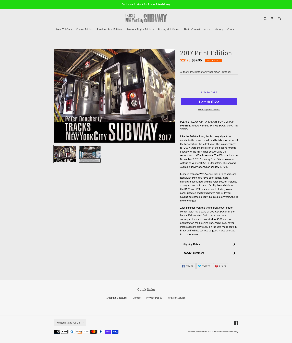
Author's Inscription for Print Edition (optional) (205, 71)
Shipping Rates (191, 243)
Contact (137, 297)
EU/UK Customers (193, 252)
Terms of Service (176, 297)
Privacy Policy (154, 297)
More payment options (209, 109)
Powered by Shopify (229, 331)
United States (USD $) (69, 322)
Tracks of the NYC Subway (208, 331)
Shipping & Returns (117, 297)
